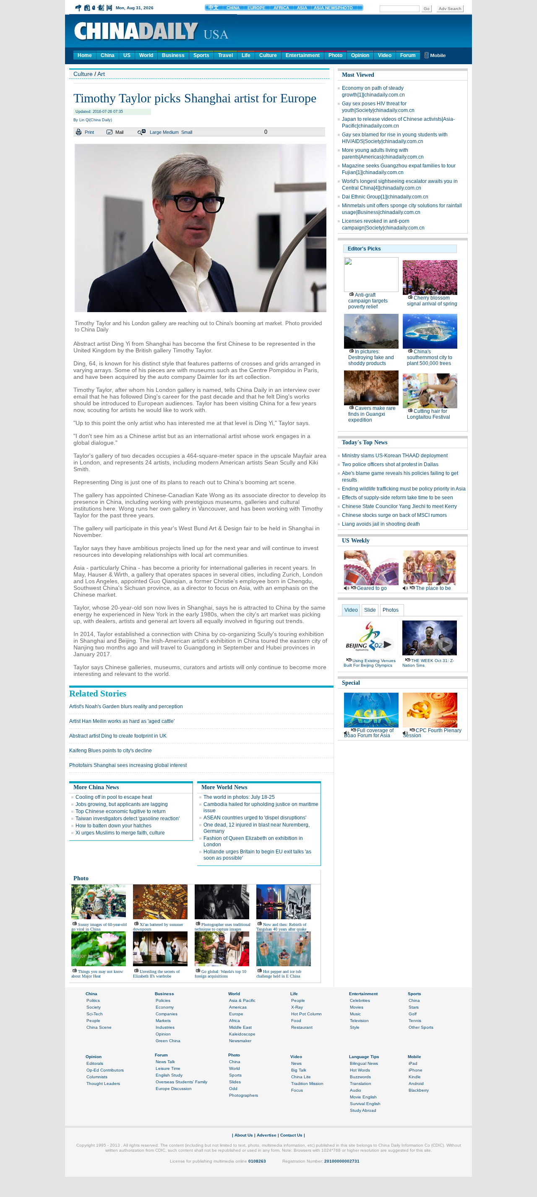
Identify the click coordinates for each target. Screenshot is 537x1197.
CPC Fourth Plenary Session (432, 733)
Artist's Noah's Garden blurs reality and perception (126, 706)
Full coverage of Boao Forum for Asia (369, 733)
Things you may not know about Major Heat (97, 973)
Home (85, 55)
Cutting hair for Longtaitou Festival (428, 414)
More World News (224, 787)
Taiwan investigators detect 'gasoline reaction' (128, 818)
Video (384, 55)
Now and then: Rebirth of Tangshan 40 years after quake (281, 926)
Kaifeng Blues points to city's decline (110, 751)
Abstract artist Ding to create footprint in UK (118, 736)
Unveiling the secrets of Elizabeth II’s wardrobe (156, 973)
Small (186, 132)
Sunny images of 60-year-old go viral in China (99, 926)
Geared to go (372, 588)
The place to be (433, 588)
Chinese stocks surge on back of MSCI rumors (394, 515)
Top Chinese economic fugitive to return (121, 811)
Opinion (360, 55)
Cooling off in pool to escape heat (114, 797)
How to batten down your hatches (113, 826)
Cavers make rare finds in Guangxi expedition (372, 414)
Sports (201, 55)
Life (246, 55)
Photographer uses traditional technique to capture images (222, 926)
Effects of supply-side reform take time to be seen (397, 498)
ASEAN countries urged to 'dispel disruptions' (254, 818)
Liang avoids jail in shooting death (381, 524)
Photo (335, 55)
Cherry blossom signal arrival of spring (432, 301)
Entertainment (303, 55)
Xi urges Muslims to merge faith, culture (120, 833)
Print (89, 132)
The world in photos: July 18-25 (239, 797)
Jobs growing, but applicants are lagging (122, 804)
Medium (171, 132)
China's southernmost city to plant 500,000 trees (429, 357)
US (126, 55)
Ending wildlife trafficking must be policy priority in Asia (404, 489)
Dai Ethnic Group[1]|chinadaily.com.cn (385, 197)
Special (351, 683)
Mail (119, 132)
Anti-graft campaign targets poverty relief (368, 301)
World (146, 55)
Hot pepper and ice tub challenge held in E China (278, 973)
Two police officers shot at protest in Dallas (390, 464)
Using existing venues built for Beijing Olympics (370, 663)
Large (156, 132)
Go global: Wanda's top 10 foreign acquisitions (220, 973)
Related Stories (97, 693)
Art (101, 73)
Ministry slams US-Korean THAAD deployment (395, 456)
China (108, 55)
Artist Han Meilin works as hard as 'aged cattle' (122, 721)
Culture (268, 55)
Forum (408, 55)
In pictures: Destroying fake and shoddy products (371, 357)
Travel (225, 55)
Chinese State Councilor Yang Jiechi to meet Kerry (399, 506)
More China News (96, 787)
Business (173, 55)
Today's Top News (364, 442)
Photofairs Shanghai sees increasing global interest (128, 765)
